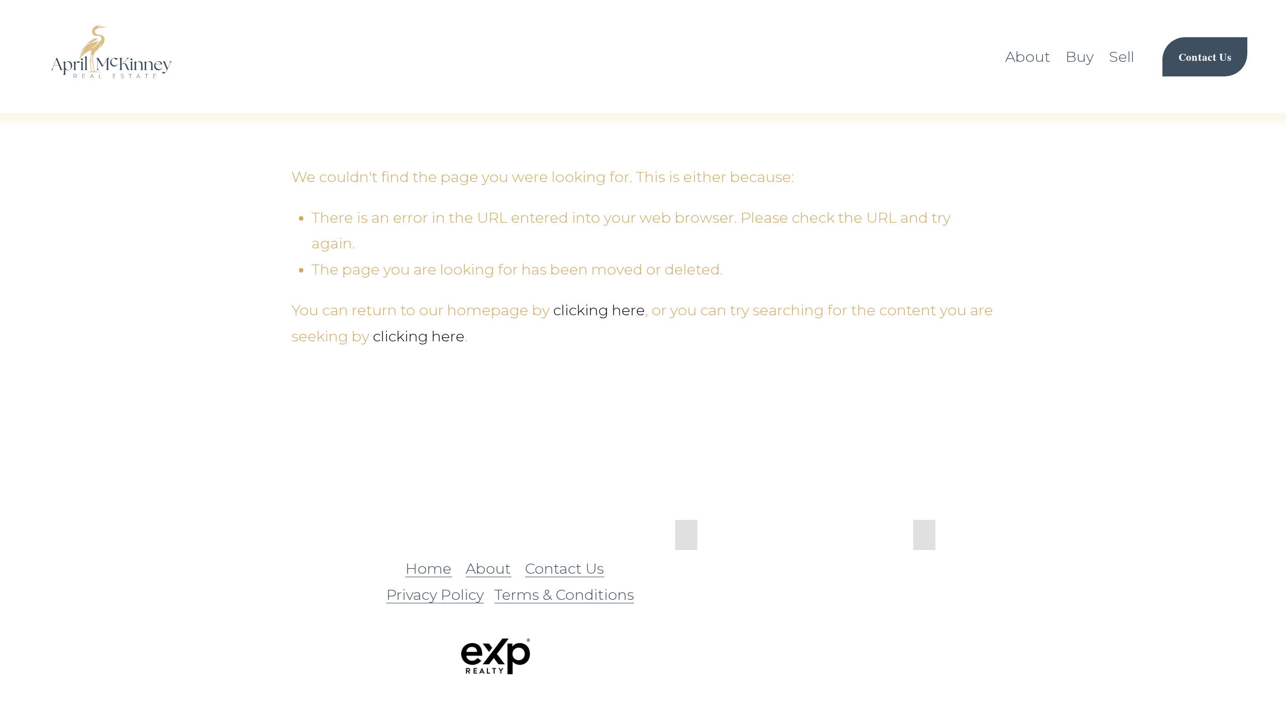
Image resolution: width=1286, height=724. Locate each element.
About (1027, 56)
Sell (1121, 56)
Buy (1079, 56)
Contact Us (1205, 56)
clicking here (599, 310)
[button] (686, 535)
